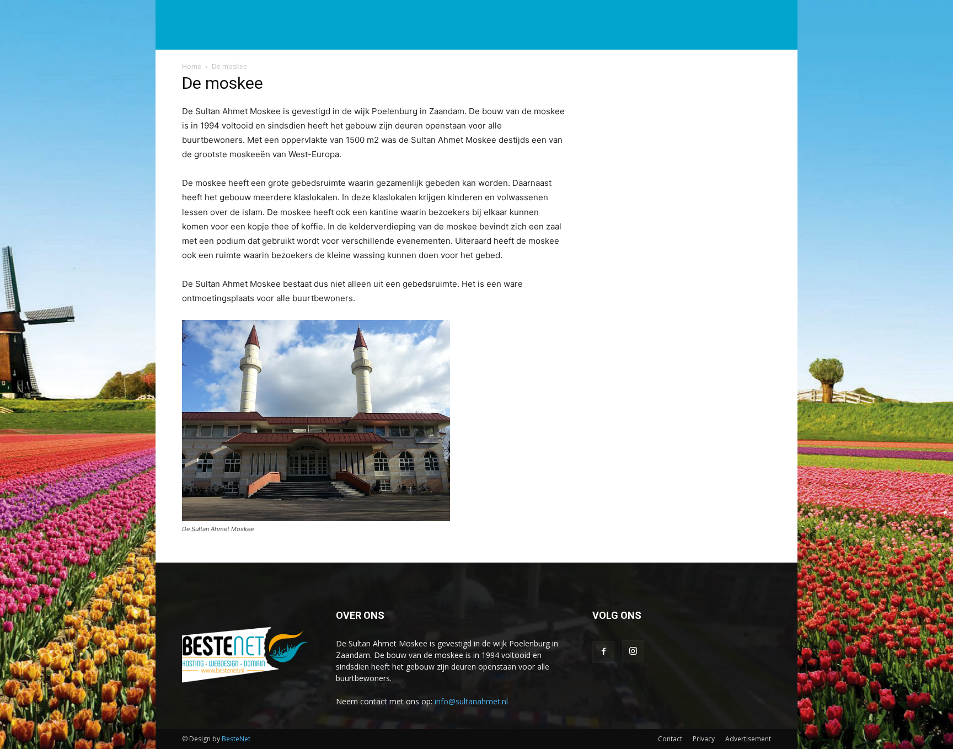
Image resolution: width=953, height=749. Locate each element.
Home (191, 66)
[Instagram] (633, 651)
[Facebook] (603, 652)
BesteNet (236, 738)
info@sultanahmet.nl (471, 701)
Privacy (704, 738)
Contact (670, 738)
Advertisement (748, 738)
